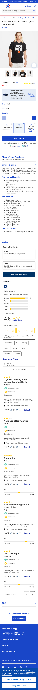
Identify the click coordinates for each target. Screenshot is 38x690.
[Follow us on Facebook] (3, 667)
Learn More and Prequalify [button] (31, 94)
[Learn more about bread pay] (25, 146)
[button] (31, 94)
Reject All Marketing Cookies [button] (19, 679)
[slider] (19, 49)
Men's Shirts (28, 18)
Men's (10, 18)
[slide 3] (22, 73)
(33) (35, 83)
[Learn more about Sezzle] (15, 146)
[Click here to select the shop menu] (3, 6)
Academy (4, 18)
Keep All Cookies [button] (19, 686)
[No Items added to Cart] (34, 6)
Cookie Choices (7, 675)
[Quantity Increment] (34, 118)
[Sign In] (24, 6)
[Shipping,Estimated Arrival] (19, 128)
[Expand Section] (19, 257)
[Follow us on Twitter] (9, 667)
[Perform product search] (34, 11)
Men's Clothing (18, 18)
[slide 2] (15, 73)
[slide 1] (8, 73)
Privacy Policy (31, 672)
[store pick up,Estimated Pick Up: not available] (7, 128)
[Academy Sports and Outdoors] (8, 6)
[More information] (17, 82)
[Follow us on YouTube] (15, 667)
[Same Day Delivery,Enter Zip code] (30, 128)
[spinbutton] (19, 118)
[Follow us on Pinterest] (26, 667)
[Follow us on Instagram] (20, 667)
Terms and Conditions (11, 673)
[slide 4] (30, 73)
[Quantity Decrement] (4, 118)
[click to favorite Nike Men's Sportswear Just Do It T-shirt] (34, 65)
